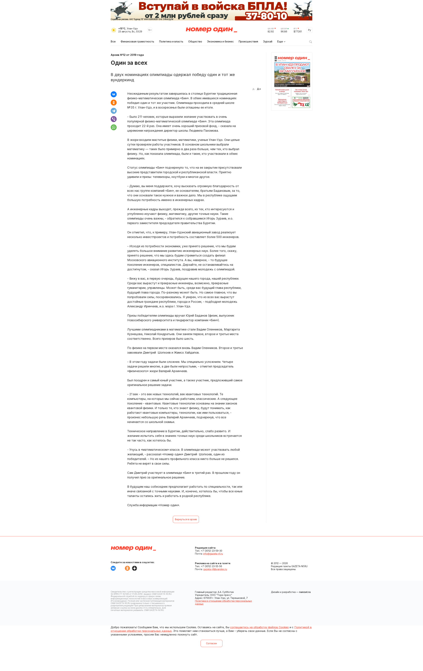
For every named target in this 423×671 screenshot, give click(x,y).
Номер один (211, 30)
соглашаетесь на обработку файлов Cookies (259, 627)
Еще (280, 41)
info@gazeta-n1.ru (213, 553)
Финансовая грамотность (137, 41)
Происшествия (248, 41)
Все (113, 41)
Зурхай (267, 41)
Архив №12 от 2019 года (127, 54)
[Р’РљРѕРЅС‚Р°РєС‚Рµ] (114, 94)
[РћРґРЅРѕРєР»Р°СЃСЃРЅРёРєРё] (114, 103)
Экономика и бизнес (220, 41)
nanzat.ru (305, 592)
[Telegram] (114, 111)
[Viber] (114, 119)
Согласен (211, 643)
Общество (195, 41)
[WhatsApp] (114, 127)
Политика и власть (171, 41)
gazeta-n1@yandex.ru (215, 569)
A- (253, 89)
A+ (259, 89)
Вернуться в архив (186, 519)
